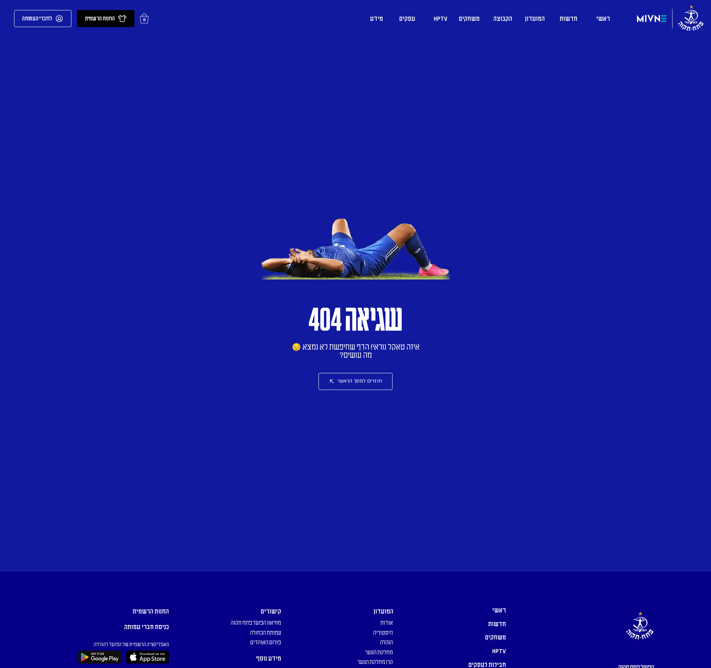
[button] (144, 18)
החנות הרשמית (151, 611)
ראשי (499, 610)
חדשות (497, 624)
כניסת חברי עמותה (146, 627)
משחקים (495, 637)
